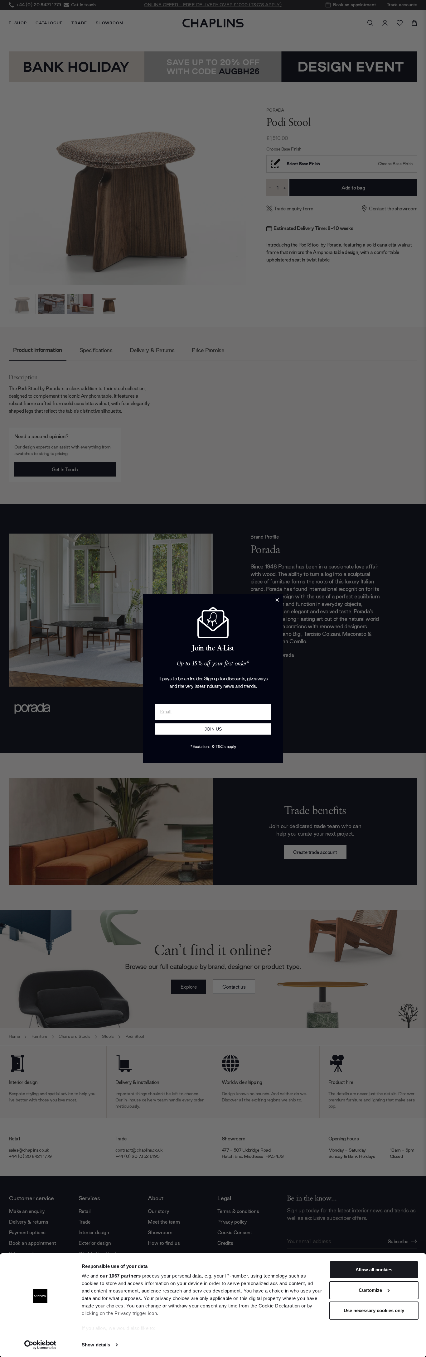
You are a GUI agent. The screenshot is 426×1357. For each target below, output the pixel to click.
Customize (370, 1290)
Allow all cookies (374, 1269)
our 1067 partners (120, 1275)
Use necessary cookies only (374, 1310)
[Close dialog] (277, 600)
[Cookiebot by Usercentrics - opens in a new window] (40, 1345)
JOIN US (213, 728)
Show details (96, 1344)
